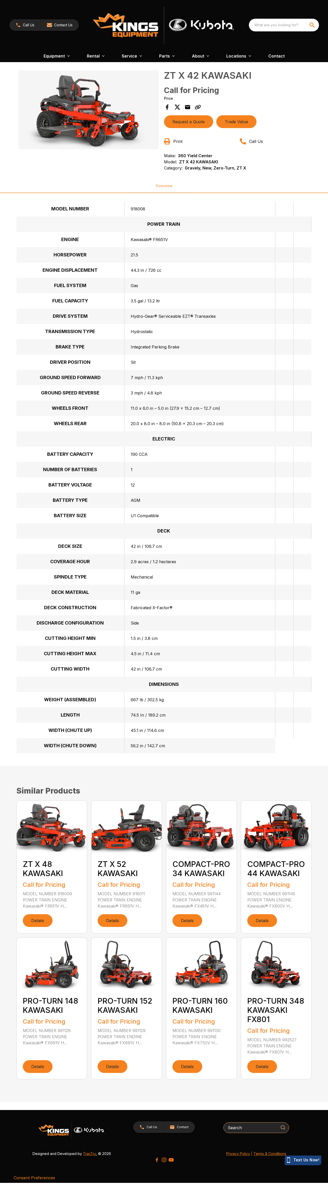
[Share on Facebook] (167, 107)
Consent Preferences (34, 1177)
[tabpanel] (88, 110)
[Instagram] (164, 1160)
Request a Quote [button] (188, 121)
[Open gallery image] (88, 109)
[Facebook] (156, 1160)
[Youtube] (171, 1160)
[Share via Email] (187, 107)
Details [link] (37, 920)
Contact (276, 56)
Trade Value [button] (236, 121)
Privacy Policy (238, 1153)
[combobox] (284, 25)
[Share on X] (177, 107)
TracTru (89, 1153)
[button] (25, 25)
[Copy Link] (198, 107)
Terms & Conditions (269, 1153)
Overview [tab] (164, 186)
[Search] (283, 1127)
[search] (312, 25)
